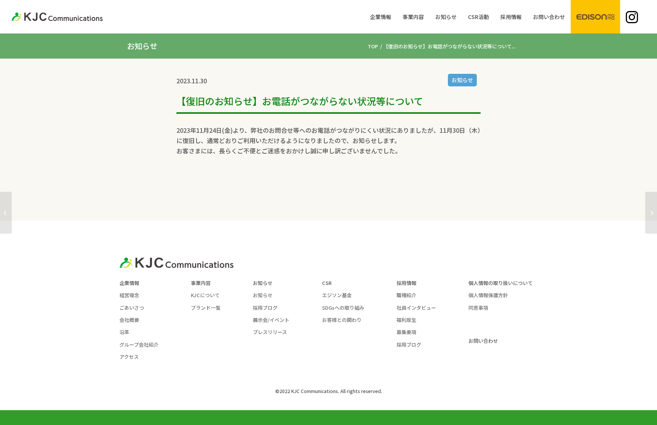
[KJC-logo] (57, 16)
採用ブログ (265, 307)
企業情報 (129, 283)
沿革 (124, 332)
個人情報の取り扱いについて (500, 283)
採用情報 (406, 283)
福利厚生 (406, 319)
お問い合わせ (483, 340)
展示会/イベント (271, 319)
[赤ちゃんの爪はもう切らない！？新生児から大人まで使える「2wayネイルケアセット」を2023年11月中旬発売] (6, 213)
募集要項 (406, 332)
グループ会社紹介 (139, 344)
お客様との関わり (342, 319)
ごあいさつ (131, 307)
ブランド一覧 (206, 307)
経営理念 (129, 295)
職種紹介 (406, 295)
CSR (327, 283)
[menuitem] (380, 16)
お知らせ (462, 80)
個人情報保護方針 (488, 295)
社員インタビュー (416, 307)
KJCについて (205, 295)
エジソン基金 (337, 295)
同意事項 (478, 307)
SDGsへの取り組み (343, 307)
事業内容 (201, 283)
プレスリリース (270, 332)
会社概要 (129, 319)
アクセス (129, 356)
